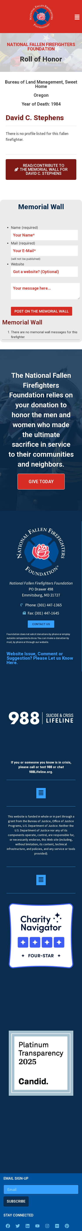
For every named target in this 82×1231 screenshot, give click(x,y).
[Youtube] (37, 1226)
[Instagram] (47, 1226)
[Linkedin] (27, 1226)
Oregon (41, 95)
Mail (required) (23, 243)
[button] (70, 17)
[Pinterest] (67, 1226)
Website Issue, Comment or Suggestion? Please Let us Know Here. (40, 658)
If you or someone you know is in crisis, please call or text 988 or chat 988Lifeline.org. (41, 767)
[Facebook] (7, 1226)
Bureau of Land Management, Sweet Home (41, 84)
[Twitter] (17, 1226)
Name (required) (24, 227)
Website (17, 264)
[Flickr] (57, 1226)
